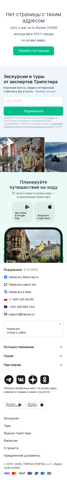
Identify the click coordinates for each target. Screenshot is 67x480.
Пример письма (45, 91)
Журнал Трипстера (17, 433)
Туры (7, 426)
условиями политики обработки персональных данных (33, 125)
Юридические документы (22, 455)
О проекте (11, 448)
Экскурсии (11, 418)
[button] (33, 111)
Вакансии (10, 440)
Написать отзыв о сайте (16, 330)
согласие (49, 117)
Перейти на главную (33, 51)
